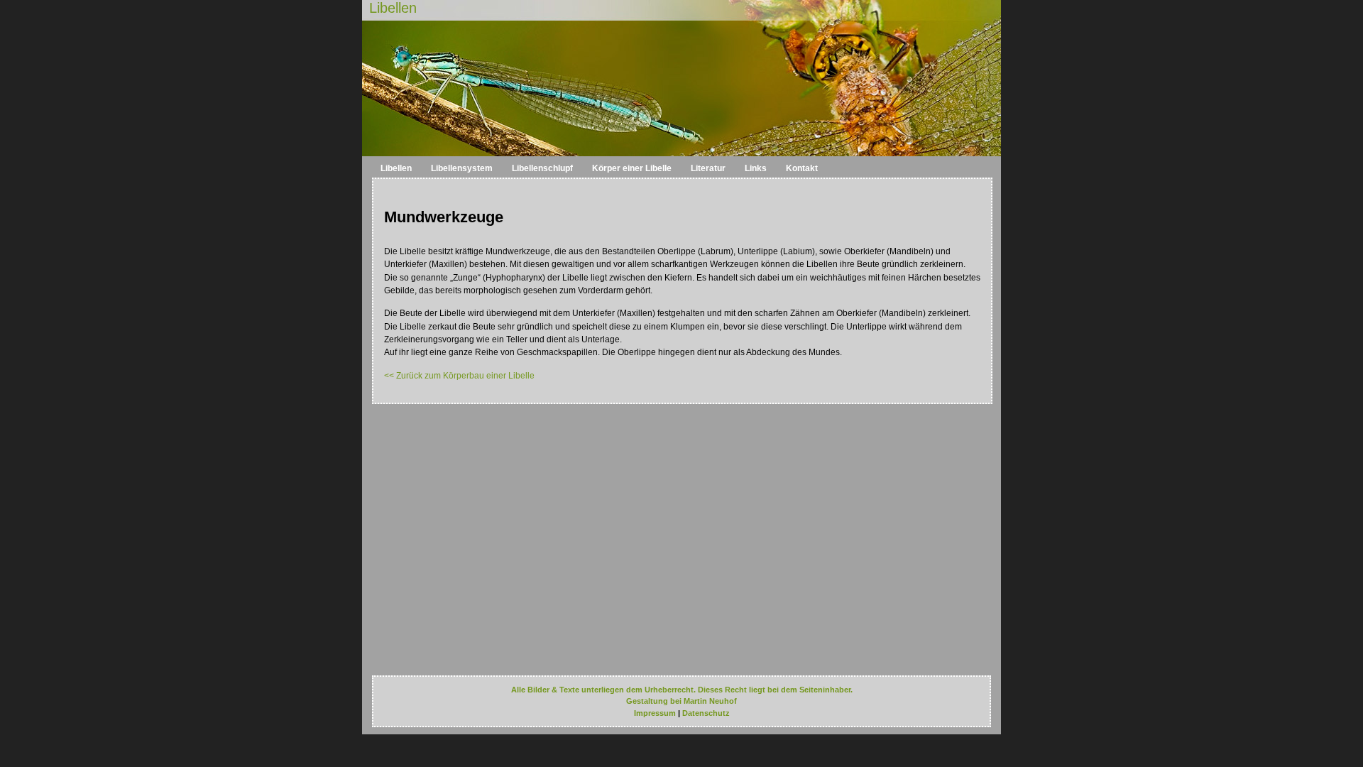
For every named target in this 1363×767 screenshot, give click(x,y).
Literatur (708, 168)
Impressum (655, 713)
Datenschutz (706, 713)
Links (756, 168)
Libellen (393, 8)
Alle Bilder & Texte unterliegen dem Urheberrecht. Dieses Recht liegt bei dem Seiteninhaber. (682, 689)
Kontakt (802, 168)
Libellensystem (462, 168)
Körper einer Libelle (632, 168)
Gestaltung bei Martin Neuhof (681, 701)
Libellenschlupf (542, 168)
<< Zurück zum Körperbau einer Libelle (459, 376)
